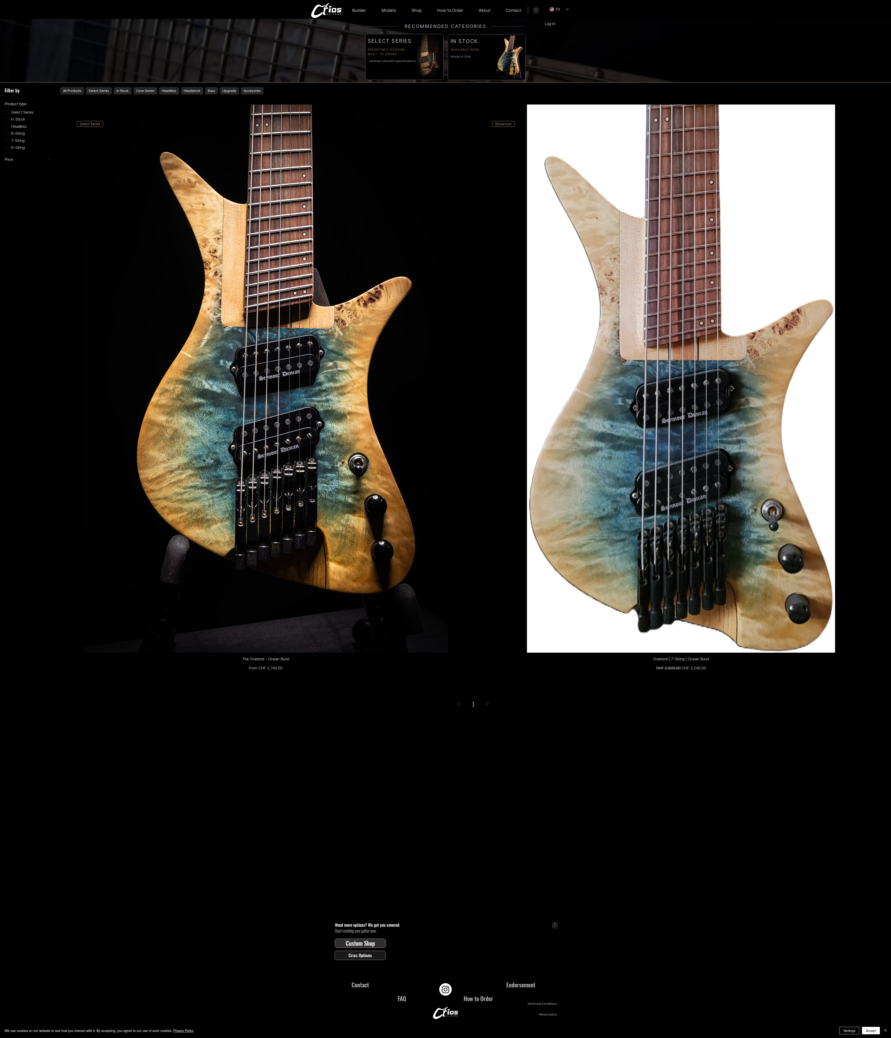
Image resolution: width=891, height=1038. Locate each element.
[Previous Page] (459, 704)
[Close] (885, 1030)
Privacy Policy (183, 1030)
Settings (849, 1030)
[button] (389, 10)
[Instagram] (445, 989)
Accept (871, 1030)
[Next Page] (488, 704)
